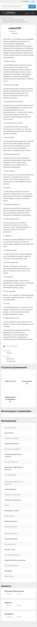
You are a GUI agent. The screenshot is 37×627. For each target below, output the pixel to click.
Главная (3, 18)
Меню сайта (30, 13)
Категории (10, 18)
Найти (32, 6)
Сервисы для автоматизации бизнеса (13, 20)
